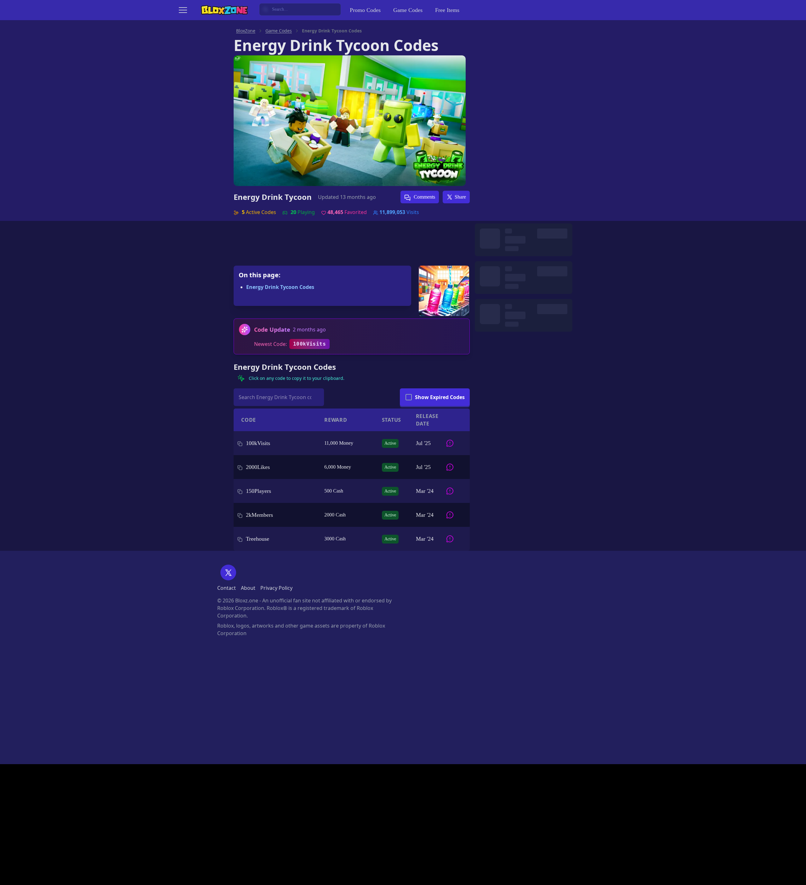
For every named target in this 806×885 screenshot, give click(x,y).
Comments (423, 197)
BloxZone (245, 31)
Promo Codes (365, 10)
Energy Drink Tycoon (273, 197)
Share (460, 197)
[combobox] (300, 9)
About (248, 587)
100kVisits (309, 344)
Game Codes (408, 10)
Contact (226, 587)
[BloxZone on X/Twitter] (228, 572)
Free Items (447, 10)
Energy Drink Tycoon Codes (280, 287)
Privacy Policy (276, 587)
